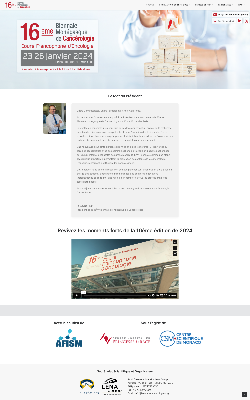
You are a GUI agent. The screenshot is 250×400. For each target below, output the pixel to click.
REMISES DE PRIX (203, 5)
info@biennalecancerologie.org (233, 14)
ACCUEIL (150, 5)
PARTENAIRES (224, 5)
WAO (240, 5)
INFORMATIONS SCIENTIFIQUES (173, 5)
